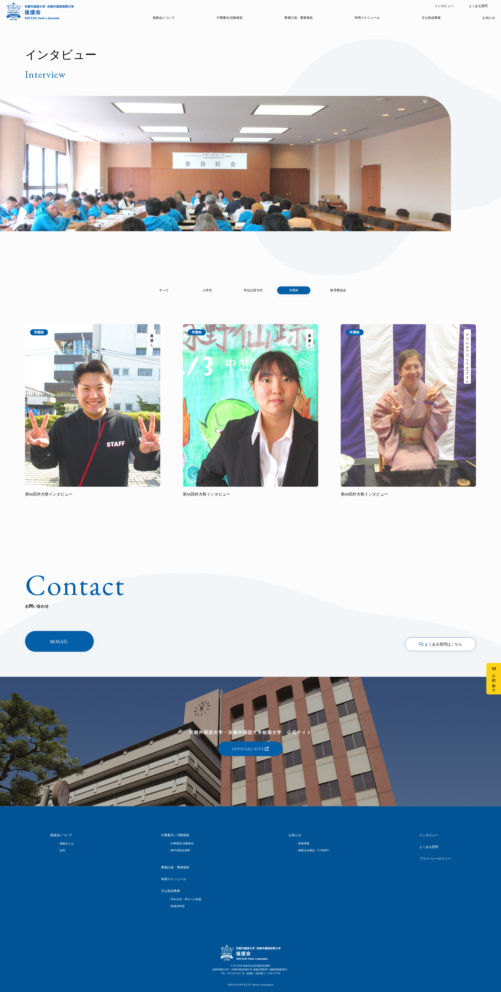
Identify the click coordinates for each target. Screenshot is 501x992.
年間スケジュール (367, 17)
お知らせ (488, 17)
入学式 (207, 290)
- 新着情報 (302, 843)
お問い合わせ (494, 681)
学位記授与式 (253, 290)
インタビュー (444, 6)
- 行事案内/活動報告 (181, 843)
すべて (164, 290)
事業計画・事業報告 (298, 17)
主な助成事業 (431, 17)
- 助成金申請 (177, 906)
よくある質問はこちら (443, 644)
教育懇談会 (338, 290)
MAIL (61, 641)
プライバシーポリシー (435, 858)
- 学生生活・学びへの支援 (185, 899)
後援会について (164, 17)
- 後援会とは (66, 843)
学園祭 (293, 290)
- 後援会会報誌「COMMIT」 (314, 850)
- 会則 (61, 850)
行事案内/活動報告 (230, 17)
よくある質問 (478, 6)
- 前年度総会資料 (179, 850)
